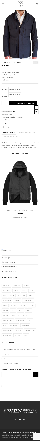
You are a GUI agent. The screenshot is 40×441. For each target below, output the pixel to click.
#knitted (17, 300)
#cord (24, 290)
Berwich (7, 359)
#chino (16, 290)
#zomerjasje (7, 335)
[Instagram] (24, 419)
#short (20, 310)
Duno (8, 120)
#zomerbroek (30, 330)
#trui (30, 320)
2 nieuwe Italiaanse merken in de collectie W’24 (19, 350)
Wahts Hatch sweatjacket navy (20, 210)
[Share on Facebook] (3, 127)
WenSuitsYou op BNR (11, 363)
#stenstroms (15, 315)
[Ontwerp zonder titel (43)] (20, 34)
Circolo (6, 354)
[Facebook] (15, 419)
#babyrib (6, 285)
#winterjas (19, 117)
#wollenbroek (7, 330)
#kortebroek (28, 300)
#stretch (25, 315)
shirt (25, 335)
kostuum (18, 335)
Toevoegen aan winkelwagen (23, 103)
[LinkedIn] (2, 386)
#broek (26, 285)
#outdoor (23, 305)
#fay (4, 295)
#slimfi (28, 310)
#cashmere (6, 290)
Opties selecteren (20, 218)
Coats (10, 114)
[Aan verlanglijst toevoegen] (36, 107)
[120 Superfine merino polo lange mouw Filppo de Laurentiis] (37, 62)
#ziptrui (19, 330)
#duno (7, 117)
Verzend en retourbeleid (11, 432)
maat (4, 90)
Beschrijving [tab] (9, 132)
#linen (5, 305)
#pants (32, 305)
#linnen (13, 305)
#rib (13, 310)
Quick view (30, 204)
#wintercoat (14, 325)
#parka (12, 117)
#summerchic (20, 320)
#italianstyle (7, 300)
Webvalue (14, 437)
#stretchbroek (7, 320)
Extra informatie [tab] (27, 132)
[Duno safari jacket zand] (34, 62)
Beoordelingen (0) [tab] (11, 136)
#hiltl (30, 295)
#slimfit (5, 315)
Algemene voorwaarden (28, 432)
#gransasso (21, 295)
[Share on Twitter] (8, 127)
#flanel (12, 295)
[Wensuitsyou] (20, 3)
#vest (4, 325)
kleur (4, 96)
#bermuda (16, 285)
